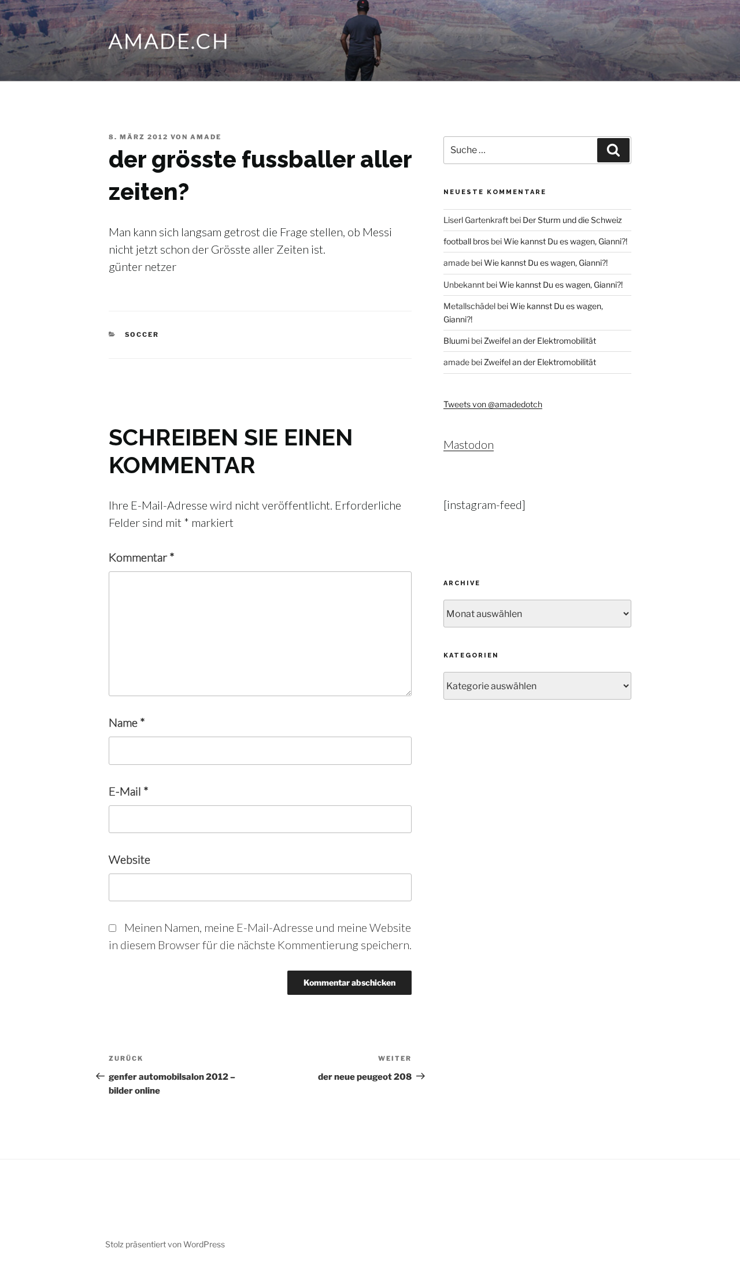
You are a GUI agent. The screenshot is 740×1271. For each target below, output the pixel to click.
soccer (142, 334)
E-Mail (129, 791)
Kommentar (142, 557)
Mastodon (468, 444)
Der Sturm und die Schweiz (572, 220)
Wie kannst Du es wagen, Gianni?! (565, 241)
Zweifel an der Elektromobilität (540, 340)
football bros (466, 241)
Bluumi (456, 340)
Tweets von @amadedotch (492, 404)
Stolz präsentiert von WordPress (165, 1244)
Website (129, 859)
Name (127, 722)
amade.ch (169, 40)
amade (205, 137)
